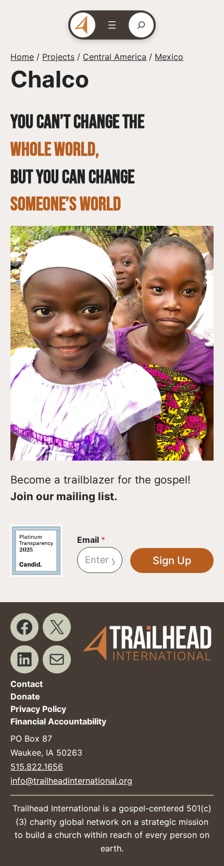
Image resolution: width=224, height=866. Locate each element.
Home (22, 57)
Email (91, 540)
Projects (58, 57)
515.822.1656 (36, 766)
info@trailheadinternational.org (71, 780)
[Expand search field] (141, 24)
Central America (114, 57)
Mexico (169, 57)
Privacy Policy (38, 709)
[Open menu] (112, 25)
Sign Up (172, 560)
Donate (25, 696)
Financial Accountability (58, 721)
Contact (26, 684)
